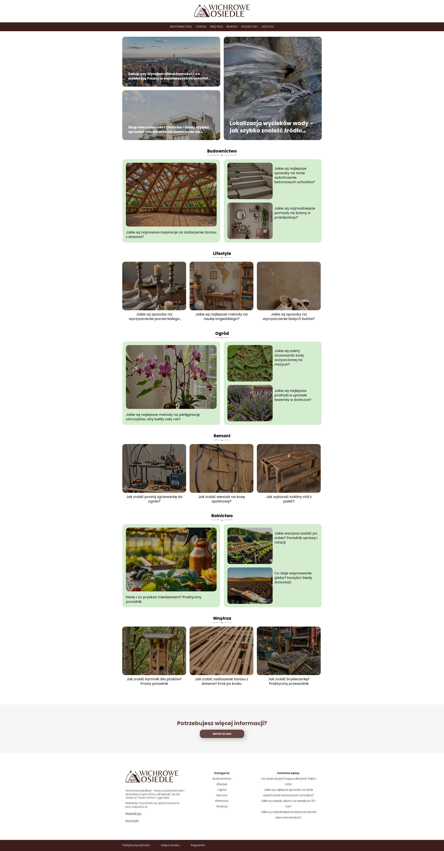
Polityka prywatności (136, 845)
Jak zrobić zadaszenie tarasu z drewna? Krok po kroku (221, 681)
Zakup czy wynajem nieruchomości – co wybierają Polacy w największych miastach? (168, 76)
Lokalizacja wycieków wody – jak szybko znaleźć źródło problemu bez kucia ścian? (272, 127)
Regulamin (198, 845)
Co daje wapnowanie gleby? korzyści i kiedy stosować (293, 577)
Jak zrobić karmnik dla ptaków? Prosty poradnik (154, 681)
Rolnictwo (249, 27)
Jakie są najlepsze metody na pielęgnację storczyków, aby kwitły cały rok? (163, 416)
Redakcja (134, 813)
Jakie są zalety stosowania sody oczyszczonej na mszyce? (289, 358)
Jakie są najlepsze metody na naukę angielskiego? (221, 316)
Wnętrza (216, 27)
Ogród (201, 27)
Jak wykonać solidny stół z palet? (289, 498)
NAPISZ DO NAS (222, 734)
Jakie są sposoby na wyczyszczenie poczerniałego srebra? (154, 316)
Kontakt (132, 821)
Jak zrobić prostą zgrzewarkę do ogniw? (154, 498)
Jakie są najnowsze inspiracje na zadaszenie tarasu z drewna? (171, 234)
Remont (232, 27)
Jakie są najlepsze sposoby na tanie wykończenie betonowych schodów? (294, 175)
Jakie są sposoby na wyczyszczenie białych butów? (289, 316)
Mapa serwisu (170, 845)
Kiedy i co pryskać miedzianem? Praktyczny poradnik (163, 599)
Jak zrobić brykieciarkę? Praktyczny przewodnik (289, 681)
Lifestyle (268, 27)
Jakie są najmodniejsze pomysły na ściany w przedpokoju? (294, 213)
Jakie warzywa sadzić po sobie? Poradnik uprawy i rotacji (296, 538)
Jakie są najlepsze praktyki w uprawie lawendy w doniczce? (292, 395)
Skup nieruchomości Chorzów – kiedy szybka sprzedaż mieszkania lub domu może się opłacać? (168, 129)
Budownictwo (181, 27)
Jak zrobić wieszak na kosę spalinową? (221, 498)
